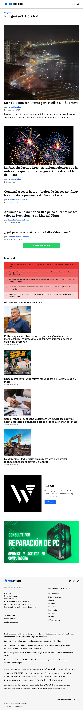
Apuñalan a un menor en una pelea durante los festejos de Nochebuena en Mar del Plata (41, 214)
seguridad (67, 685)
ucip (41, 688)
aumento (23, 669)
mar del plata (43, 680)
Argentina (17, 669)
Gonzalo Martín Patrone (18, 199)
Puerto (51, 617)
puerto (56, 685)
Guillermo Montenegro (43, 676)
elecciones (48, 673)
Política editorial (10, 619)
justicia (31, 680)
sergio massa (7, 688)
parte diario (25, 685)
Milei (55, 681)
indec (51, 676)
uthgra (50, 688)
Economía (52, 610)
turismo (35, 688)
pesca (32, 685)
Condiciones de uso (11, 622)
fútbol (68, 673)
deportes (70, 669)
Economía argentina (30, 673)
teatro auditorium (17, 688)
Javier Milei (25, 680)
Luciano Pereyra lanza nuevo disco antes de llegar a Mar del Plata (40, 380)
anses (12, 669)
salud (61, 685)
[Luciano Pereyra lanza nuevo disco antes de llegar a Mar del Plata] (17, 363)
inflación (57, 676)
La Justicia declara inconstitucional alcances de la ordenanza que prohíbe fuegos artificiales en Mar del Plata (41, 171)
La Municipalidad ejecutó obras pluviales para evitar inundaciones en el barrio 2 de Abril (35, 460)
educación (40, 673)
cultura (61, 669)
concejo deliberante (38, 669)
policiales (39, 685)
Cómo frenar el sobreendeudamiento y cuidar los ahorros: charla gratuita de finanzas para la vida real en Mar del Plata (40, 420)
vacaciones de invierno (59, 688)
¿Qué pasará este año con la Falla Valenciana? (37, 232)
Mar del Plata (53, 593)
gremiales (21, 676)
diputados (7, 673)
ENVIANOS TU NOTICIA (41, 245)
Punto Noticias (14, 107)
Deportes (52, 607)
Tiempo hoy (26, 688)
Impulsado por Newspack (13, 706)
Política (51, 613)
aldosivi (6, 669)
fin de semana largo (59, 673)
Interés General (54, 597)
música (60, 681)
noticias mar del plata (12, 685)
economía (17, 672)
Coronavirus (51, 669)
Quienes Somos (9, 615)
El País (51, 600)
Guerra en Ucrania (31, 676)
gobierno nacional (11, 676)
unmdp (45, 688)
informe (63, 676)
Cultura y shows (54, 620)
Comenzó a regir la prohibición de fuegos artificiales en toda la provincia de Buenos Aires (41, 193)
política (48, 684)
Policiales (52, 603)
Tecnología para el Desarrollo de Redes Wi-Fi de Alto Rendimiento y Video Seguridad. (59, 493)
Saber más (50, 502)
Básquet (28, 669)
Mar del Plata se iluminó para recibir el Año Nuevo (41, 103)
